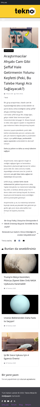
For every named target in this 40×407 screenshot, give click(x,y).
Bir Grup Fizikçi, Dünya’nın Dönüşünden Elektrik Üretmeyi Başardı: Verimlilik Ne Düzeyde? (21, 223)
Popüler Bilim (9, 50)
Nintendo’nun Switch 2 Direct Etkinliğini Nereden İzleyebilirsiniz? (19, 233)
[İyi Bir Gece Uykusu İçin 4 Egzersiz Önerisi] (20, 334)
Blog (21, 404)
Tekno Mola (19, 94)
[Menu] (3, 19)
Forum (13, 404)
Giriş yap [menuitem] (4, 2)
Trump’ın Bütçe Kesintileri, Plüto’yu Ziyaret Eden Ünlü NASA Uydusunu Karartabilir (20, 280)
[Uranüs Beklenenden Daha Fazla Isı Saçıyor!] (20, 296)
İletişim (28, 404)
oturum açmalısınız (27, 379)
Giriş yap (5, 404)
